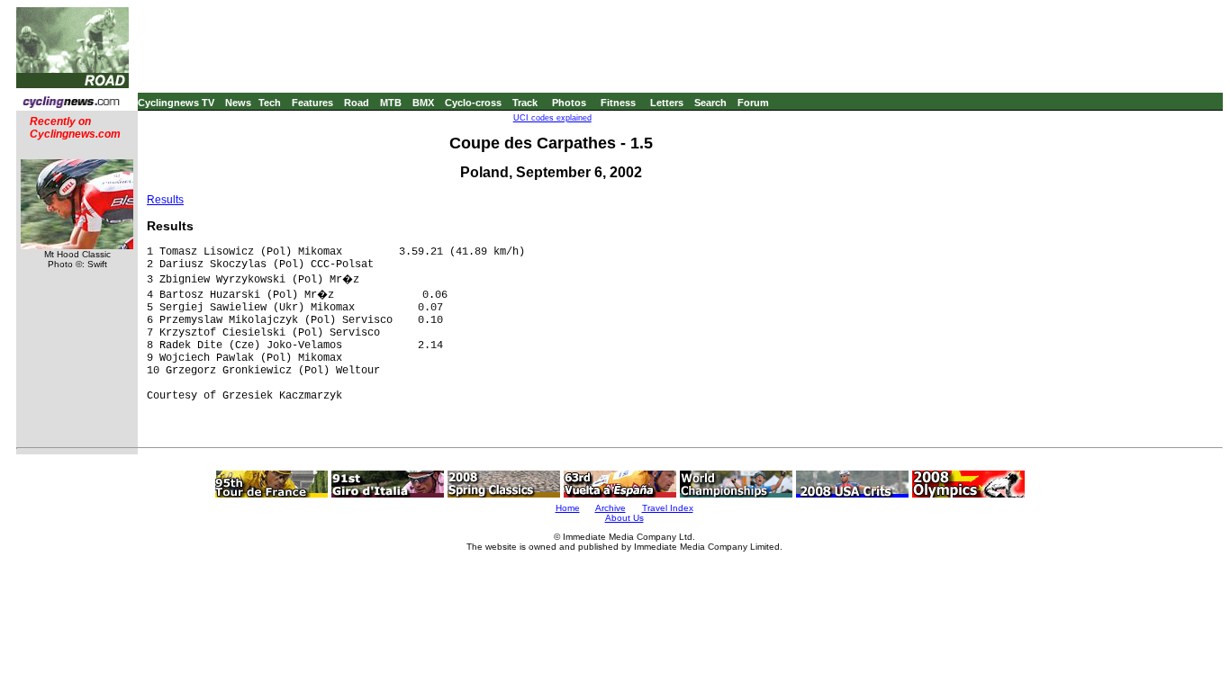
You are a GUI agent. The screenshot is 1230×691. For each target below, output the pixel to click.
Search (710, 102)
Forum (753, 102)
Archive (610, 508)
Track (525, 102)
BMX (423, 102)
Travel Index (667, 508)
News (238, 102)
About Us (624, 518)
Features (312, 102)
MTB (391, 102)
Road (356, 102)
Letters (666, 102)
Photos (569, 102)
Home (568, 508)
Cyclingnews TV (176, 102)
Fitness (618, 102)
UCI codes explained (552, 117)
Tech (269, 102)
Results (165, 199)
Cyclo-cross (473, 102)
